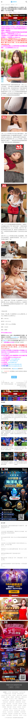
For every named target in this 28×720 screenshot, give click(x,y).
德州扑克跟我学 (15, 692)
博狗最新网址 (21, 698)
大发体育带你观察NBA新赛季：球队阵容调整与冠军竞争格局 (20, 463)
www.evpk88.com (15, 358)
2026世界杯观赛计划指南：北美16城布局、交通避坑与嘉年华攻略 (7, 463)
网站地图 (18, 717)
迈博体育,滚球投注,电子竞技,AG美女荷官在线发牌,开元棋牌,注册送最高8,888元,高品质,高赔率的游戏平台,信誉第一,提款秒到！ (14, 28)
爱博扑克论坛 (24, 697)
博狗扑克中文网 (8, 693)
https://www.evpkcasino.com (15, 364)
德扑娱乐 (12, 4)
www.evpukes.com (12, 362)
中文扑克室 (14, 693)
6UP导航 (9, 692)
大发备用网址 (16, 711)
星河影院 (4, 706)
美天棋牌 (7, 697)
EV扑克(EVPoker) (7, 332)
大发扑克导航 (5, 702)
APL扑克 (11, 710)
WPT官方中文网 (17, 710)
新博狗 (9, 695)
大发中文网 (24, 713)
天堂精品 (24, 705)
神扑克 (16, 698)
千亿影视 (19, 705)
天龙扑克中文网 (4, 695)
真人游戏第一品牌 (17, 713)
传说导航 (15, 705)
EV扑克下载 (15, 708)
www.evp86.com (14, 337)
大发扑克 (11, 687)
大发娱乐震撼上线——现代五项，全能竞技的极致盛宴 (7, 383)
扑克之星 (23, 706)
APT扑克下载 (5, 710)
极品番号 (6, 698)
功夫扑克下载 (10, 711)
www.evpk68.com (14, 360)
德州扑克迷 (14, 2)
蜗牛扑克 (4, 711)
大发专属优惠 (9, 715)
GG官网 (24, 703)
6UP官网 (23, 700)
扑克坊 (10, 708)
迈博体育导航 (11, 702)
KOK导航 (3, 703)
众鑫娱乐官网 (18, 700)
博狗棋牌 (12, 697)
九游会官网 (10, 713)
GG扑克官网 (4, 713)
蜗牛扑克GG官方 (6, 700)
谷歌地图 (21, 717)
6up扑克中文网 (22, 692)
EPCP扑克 (23, 710)
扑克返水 (14, 695)
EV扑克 (17, 687)
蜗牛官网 (20, 703)
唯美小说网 (9, 706)
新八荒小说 (11, 698)
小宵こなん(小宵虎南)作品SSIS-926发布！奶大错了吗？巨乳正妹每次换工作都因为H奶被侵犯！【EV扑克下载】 (14, 9)
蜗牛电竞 (25, 695)
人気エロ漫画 (14, 703)
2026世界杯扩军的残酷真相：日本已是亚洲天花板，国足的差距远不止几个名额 (20, 432)
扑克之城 (14, 706)
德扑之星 (6, 708)
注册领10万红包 (9, 705)
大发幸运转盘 (15, 715)
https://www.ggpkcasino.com (15, 365)
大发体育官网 (22, 711)
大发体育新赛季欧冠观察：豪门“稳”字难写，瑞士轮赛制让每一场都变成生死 (7, 448)
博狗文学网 (12, 700)
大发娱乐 (3, 715)
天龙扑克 (19, 706)
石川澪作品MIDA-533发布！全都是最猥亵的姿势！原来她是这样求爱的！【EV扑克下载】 (21, 384)
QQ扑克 (20, 715)
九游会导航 (9, 703)
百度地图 (14, 717)
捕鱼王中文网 (19, 695)
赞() (15, 377)
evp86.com (5, 340)
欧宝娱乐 (23, 702)
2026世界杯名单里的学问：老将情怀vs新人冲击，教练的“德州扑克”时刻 (20, 448)
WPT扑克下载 (21, 708)
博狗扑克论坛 (17, 697)
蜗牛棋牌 (3, 697)
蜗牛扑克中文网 (20, 693)
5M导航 (3, 705)
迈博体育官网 (18, 702)
